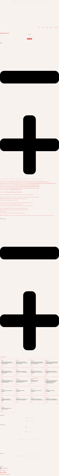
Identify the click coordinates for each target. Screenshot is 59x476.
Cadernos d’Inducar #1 (3, 211)
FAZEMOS (46, 27)
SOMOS (42, 27)
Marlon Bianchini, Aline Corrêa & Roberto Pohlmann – (20, 186)
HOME (39, 27)
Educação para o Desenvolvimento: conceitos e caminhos (6, 408)
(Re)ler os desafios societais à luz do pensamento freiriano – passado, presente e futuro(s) (51, 372)
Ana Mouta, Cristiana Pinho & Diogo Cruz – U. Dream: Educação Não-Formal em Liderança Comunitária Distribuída (16, 194)
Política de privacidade (3, 472)
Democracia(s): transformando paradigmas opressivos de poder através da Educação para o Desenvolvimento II (37, 363)
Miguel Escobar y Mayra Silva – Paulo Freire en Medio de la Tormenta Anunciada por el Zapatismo (14, 198)
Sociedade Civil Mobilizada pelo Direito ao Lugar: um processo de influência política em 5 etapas (14, 208)
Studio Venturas (8, 474)
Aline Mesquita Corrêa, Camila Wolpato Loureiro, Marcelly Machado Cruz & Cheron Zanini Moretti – (28, 183)
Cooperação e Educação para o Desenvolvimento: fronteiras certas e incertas (6, 400)
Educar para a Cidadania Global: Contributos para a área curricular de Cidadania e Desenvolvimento (14, 209)
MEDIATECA (56, 27)
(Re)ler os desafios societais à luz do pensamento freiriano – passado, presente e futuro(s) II (37, 372)
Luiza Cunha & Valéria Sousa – (10, 189)
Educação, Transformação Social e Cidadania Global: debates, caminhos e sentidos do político (6, 372)
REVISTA (51, 27)
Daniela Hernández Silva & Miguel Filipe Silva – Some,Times (8, 200)
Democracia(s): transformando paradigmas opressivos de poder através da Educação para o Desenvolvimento (52, 363)
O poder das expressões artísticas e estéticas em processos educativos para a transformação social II (7, 363)
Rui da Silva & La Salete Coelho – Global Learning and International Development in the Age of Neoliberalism (15, 202)
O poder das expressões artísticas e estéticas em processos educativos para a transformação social (22, 363)
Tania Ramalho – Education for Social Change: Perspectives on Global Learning (11, 204)
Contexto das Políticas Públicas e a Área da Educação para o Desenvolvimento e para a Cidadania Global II (7, 381)
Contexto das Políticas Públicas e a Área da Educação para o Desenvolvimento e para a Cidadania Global (22, 381)
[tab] (3, 179)
